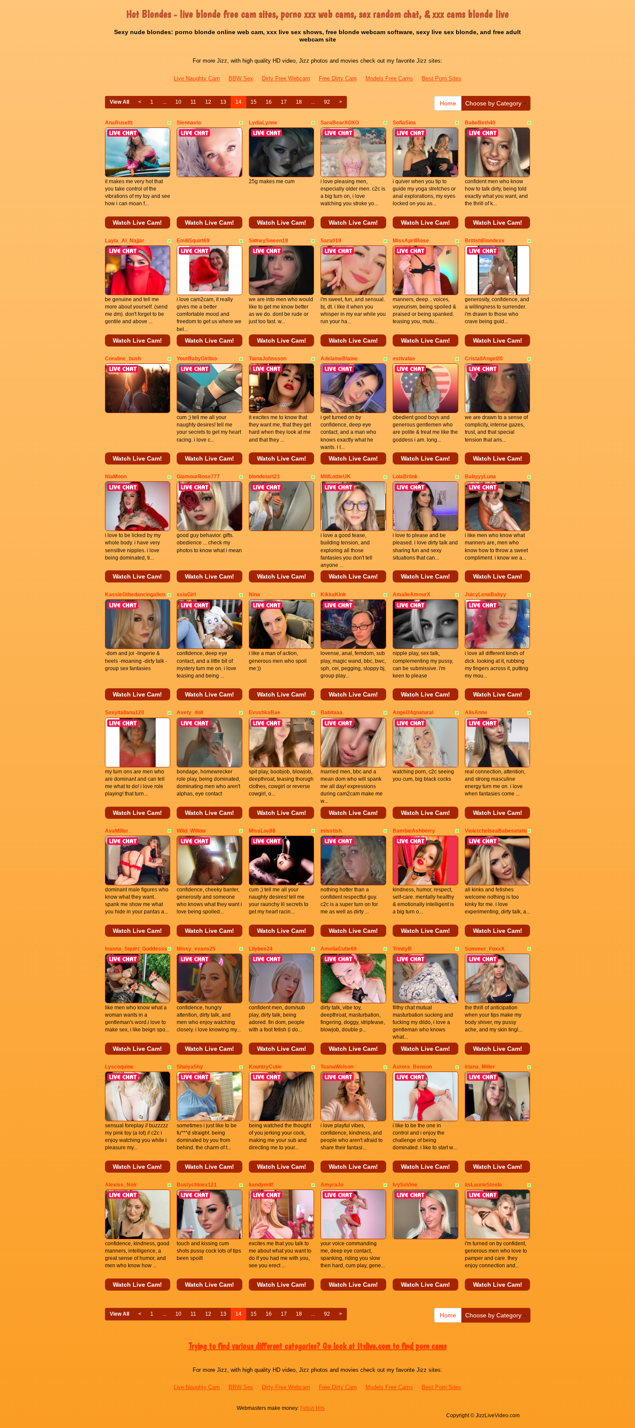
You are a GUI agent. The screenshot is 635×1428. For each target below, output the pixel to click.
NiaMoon (116, 477)
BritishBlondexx (485, 241)
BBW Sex (241, 78)
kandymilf (261, 1185)
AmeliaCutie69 (339, 949)
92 (327, 102)
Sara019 (331, 241)
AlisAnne (476, 712)
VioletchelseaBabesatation (498, 831)
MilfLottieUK (336, 477)
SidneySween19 (268, 241)
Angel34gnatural (413, 712)
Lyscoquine (119, 1067)
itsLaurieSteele (483, 1185)
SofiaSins (404, 123)
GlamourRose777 (198, 477)
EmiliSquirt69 (193, 241)
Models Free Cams (389, 78)
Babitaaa (332, 712)
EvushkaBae (264, 712)
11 (193, 102)
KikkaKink (333, 595)
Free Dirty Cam (338, 78)
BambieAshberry (414, 831)
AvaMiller (116, 831)
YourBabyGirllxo (197, 359)
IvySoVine (405, 1185)
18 (299, 102)
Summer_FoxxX (485, 949)
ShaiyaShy (190, 1067)
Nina (254, 595)
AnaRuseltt (119, 123)
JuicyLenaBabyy (485, 595)
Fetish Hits (312, 1408)
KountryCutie (265, 1067)
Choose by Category (494, 103)
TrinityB (402, 949)
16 (269, 102)
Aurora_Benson (412, 1067)
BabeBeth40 (480, 123)
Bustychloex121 (197, 1185)
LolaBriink (405, 477)
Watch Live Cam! (137, 222)
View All (119, 102)
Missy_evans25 (196, 949)
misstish (331, 831)
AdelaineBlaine (339, 359)
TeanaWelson (337, 1067)
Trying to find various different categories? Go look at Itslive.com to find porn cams (318, 1346)
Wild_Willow (191, 831)
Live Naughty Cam (197, 78)
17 (284, 102)
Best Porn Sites (441, 78)
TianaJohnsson (267, 359)
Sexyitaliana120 (124, 712)
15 (254, 102)
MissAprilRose (411, 241)
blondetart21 (264, 477)
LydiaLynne (263, 123)
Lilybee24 (261, 949)
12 (208, 102)
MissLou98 (262, 831)
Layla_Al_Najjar (124, 241)
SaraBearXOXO (340, 123)
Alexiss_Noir (121, 1185)
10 (178, 102)
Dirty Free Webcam (286, 78)
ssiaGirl (186, 595)
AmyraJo (332, 1185)
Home (448, 103)
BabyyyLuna (480, 477)
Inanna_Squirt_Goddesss (136, 949)
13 (223, 102)
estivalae (404, 359)
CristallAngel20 (484, 359)
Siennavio (189, 123)
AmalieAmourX (411, 595)
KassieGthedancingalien (135, 595)
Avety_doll (190, 712)
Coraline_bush (123, 359)
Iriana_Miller (480, 1067)
